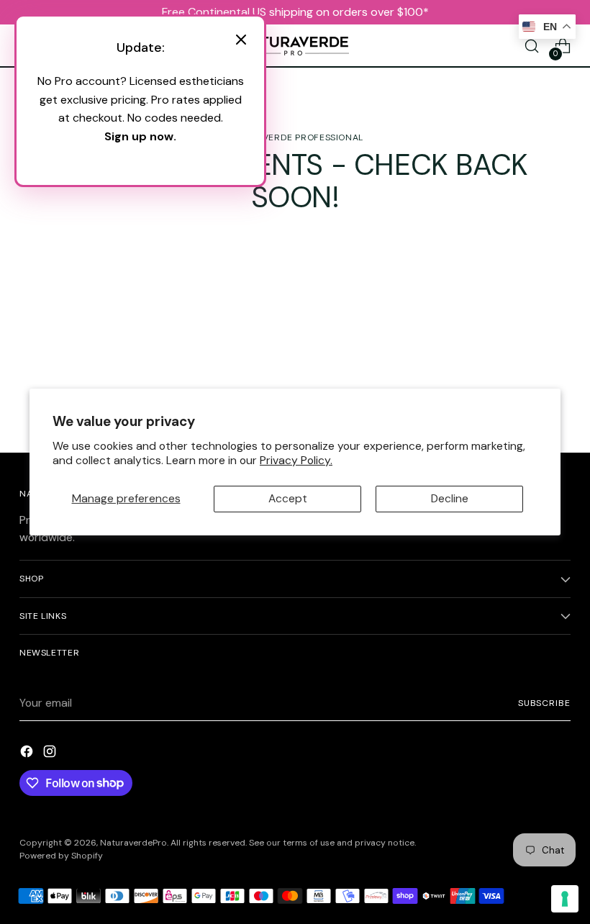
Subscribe (544, 703)
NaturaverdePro (133, 842)
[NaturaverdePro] (295, 46)
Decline (449, 498)
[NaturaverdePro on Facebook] (28, 754)
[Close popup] (241, 41)
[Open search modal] (532, 46)
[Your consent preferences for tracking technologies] (564, 898)
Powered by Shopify (61, 855)
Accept (287, 498)
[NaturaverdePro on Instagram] (51, 754)
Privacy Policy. (296, 460)
